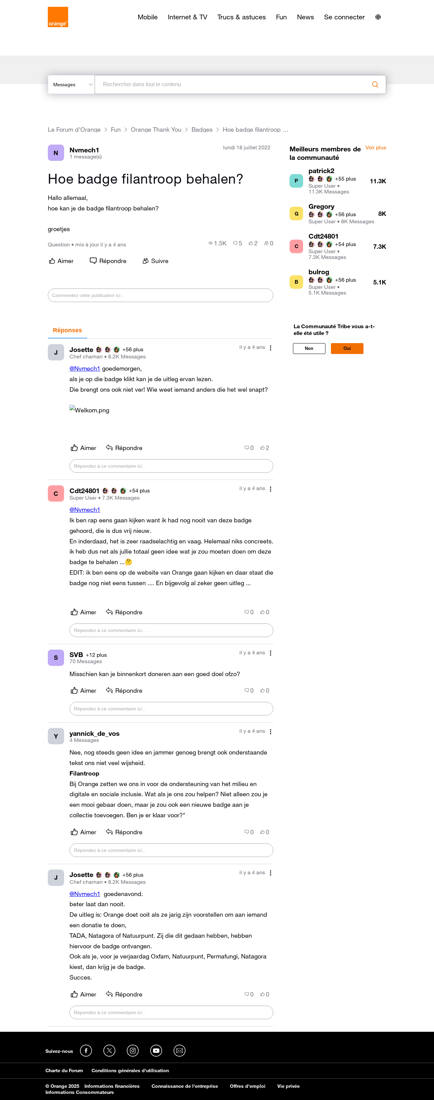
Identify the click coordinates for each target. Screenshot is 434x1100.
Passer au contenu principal (36, 5)
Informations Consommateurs (79, 1092)
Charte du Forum (64, 1070)
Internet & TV (187, 17)
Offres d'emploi (247, 1086)
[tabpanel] (160, 682)
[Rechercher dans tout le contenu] (375, 84)
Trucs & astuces (241, 17)
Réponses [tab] (67, 330)
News (305, 17)
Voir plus (376, 148)
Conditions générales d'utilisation (130, 1070)
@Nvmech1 (85, 368)
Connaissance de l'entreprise (185, 1086)
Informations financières (112, 1086)
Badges (202, 129)
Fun (281, 17)
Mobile (148, 17)
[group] (217, 243)
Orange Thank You (156, 129)
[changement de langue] (378, 17)
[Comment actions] (270, 347)
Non (309, 348)
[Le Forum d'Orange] (58, 17)
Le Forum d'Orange (74, 129)
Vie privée (288, 1086)
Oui (347, 348)
